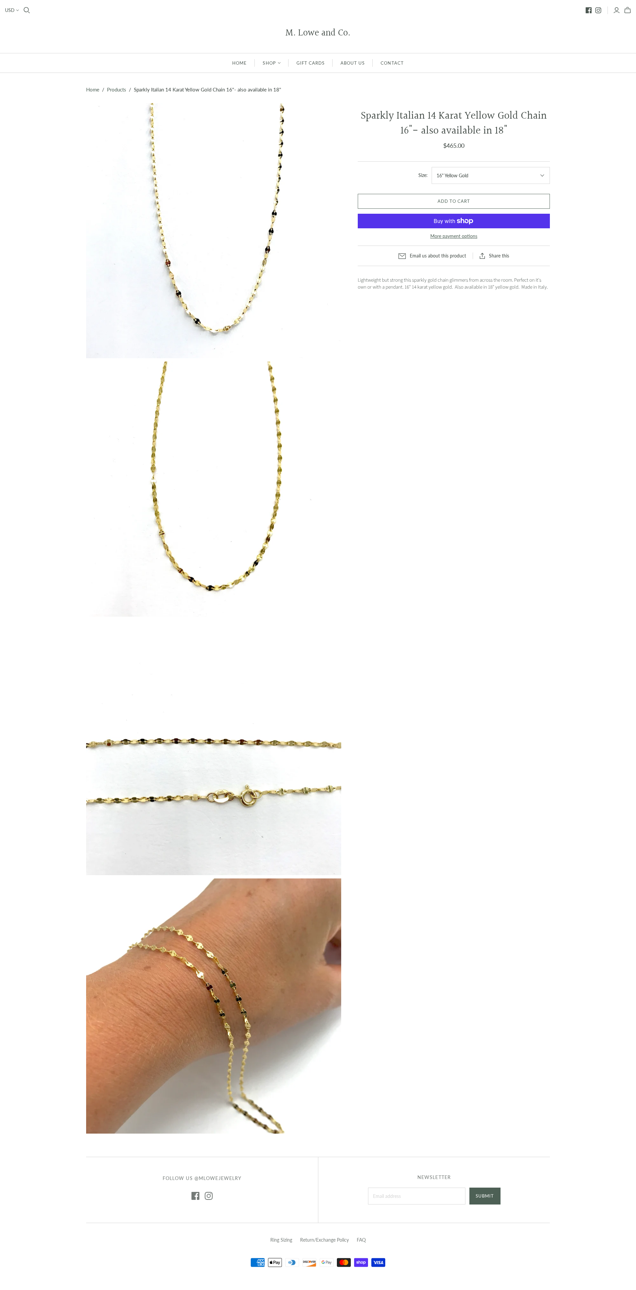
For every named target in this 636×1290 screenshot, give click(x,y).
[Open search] (27, 10)
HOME (239, 63)
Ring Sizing (281, 1240)
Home (92, 89)
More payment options (453, 236)
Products (116, 89)
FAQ (361, 1240)
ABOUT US (353, 63)
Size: (423, 175)
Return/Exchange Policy (324, 1240)
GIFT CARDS (310, 63)
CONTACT (392, 63)
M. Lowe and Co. (318, 33)
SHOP (269, 63)
